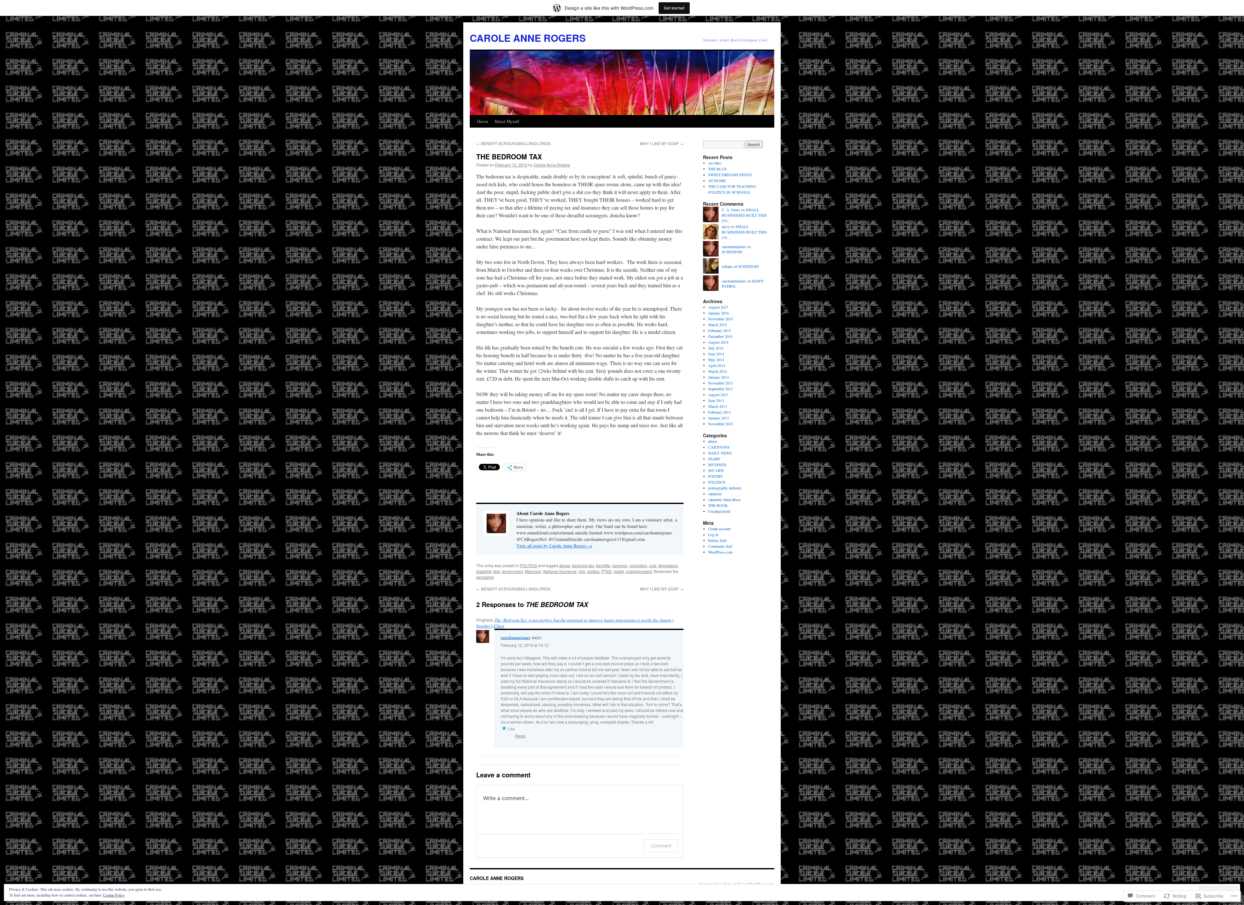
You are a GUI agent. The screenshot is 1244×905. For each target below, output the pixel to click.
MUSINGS (717, 464)
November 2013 (720, 382)
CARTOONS (719, 447)
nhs (582, 571)
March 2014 (717, 371)
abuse (564, 565)
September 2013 (720, 388)
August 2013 (718, 394)
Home (482, 121)
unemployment (639, 571)
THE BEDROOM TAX (509, 156)
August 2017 (718, 307)
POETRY (715, 476)
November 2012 (720, 423)
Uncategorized (719, 511)
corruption (638, 565)
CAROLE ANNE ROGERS (528, 38)
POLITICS (528, 565)
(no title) (714, 163)
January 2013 (718, 417)
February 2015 (719, 330)
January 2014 (718, 377)
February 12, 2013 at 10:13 (524, 645)
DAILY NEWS (720, 452)
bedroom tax (583, 565)
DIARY (714, 458)
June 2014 (716, 353)
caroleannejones (515, 637)
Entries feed (717, 540)
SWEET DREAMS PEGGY (730, 174)
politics (593, 571)
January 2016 (718, 312)
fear (496, 571)
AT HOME (717, 180)
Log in (713, 534)
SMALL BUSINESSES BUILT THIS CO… (744, 215)
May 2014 (716, 359)
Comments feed (720, 546)
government (512, 571)
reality (619, 571)
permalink (485, 577)
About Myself (506, 121)
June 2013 (716, 400)
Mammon (533, 571)
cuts (652, 565)
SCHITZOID (732, 251)
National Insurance (560, 571)
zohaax (727, 266)
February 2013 (719, 412)
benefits (603, 565)
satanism (714, 493)
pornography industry (725, 487)
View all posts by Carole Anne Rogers (554, 546)
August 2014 (718, 342)
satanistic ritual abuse (724, 499)
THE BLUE (717, 168)
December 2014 (720, 336)
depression (668, 565)
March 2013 (717, 406)
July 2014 (715, 347)
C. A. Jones (731, 209)
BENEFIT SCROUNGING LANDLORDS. (513, 143)
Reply (520, 736)
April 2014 (716, 365)
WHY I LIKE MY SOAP (662, 143)
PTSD (606, 571)
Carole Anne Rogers (552, 164)
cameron (620, 565)
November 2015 (720, 318)
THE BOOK (718, 505)
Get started (674, 8)
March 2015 (717, 324)
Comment (661, 845)
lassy (726, 226)
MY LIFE (716, 470)
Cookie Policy (114, 895)
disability (483, 571)
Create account (719, 528)
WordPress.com (720, 552)
